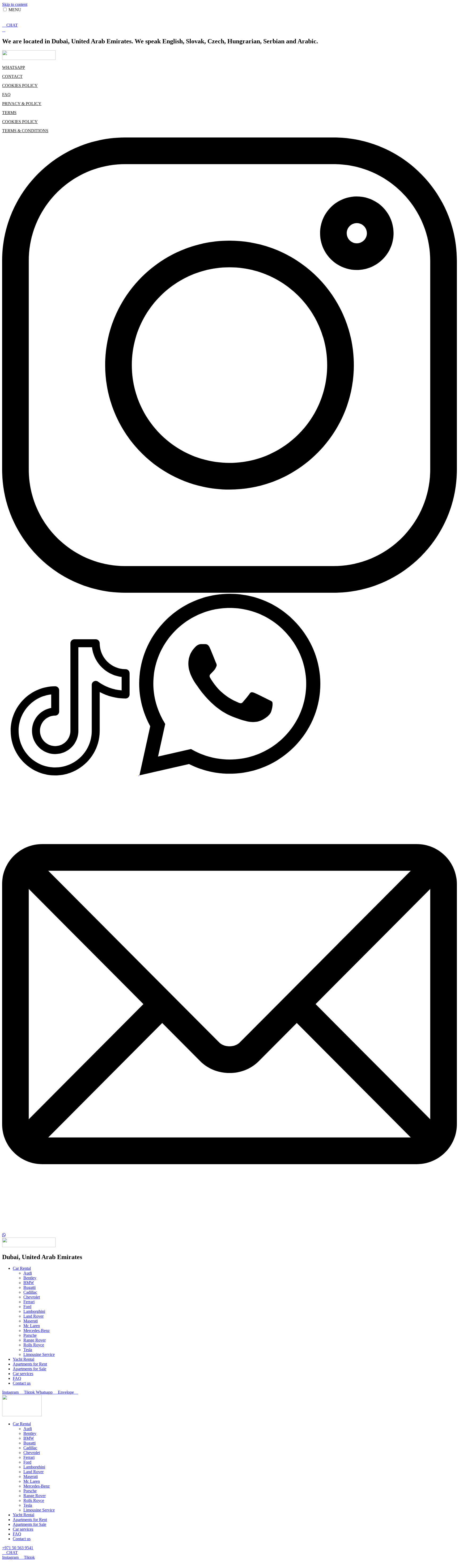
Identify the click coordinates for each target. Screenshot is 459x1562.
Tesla (27, 1349)
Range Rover (34, 1340)
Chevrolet (31, 1297)
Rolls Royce (33, 1345)
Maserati (30, 1321)
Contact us (22, 1383)
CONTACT (12, 76)
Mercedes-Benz (36, 1330)
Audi (27, 1273)
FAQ (6, 94)
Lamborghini (34, 1311)
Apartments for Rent (30, 1364)
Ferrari (29, 1302)
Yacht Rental (23, 1359)
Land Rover (33, 1316)
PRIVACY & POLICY (21, 103)
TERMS (9, 112)
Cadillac (30, 1292)
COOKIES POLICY (20, 85)
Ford (27, 1306)
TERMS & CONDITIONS (25, 130)
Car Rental (22, 1268)
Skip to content (14, 4)
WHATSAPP (13, 67)
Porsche (30, 1335)
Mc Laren (31, 1325)
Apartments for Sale (29, 1369)
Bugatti (29, 1287)
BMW (28, 1282)
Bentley (29, 1278)
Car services (23, 1373)
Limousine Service (39, 1354)
